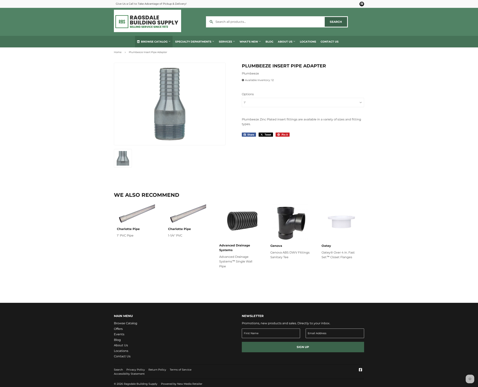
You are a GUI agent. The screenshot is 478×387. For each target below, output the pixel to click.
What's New (249, 41)
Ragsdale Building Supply (140, 383)
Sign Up (303, 347)
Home (118, 52)
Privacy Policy (135, 369)
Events (119, 334)
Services (226, 41)
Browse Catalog (154, 41)
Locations (308, 41)
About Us (285, 41)
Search (338, 22)
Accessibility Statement (129, 373)
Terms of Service (180, 369)
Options (248, 94)
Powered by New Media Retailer (181, 383)
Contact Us (330, 41)
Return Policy (157, 369)
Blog (269, 41)
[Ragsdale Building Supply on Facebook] (360, 370)
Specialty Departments (193, 41)
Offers (118, 329)
